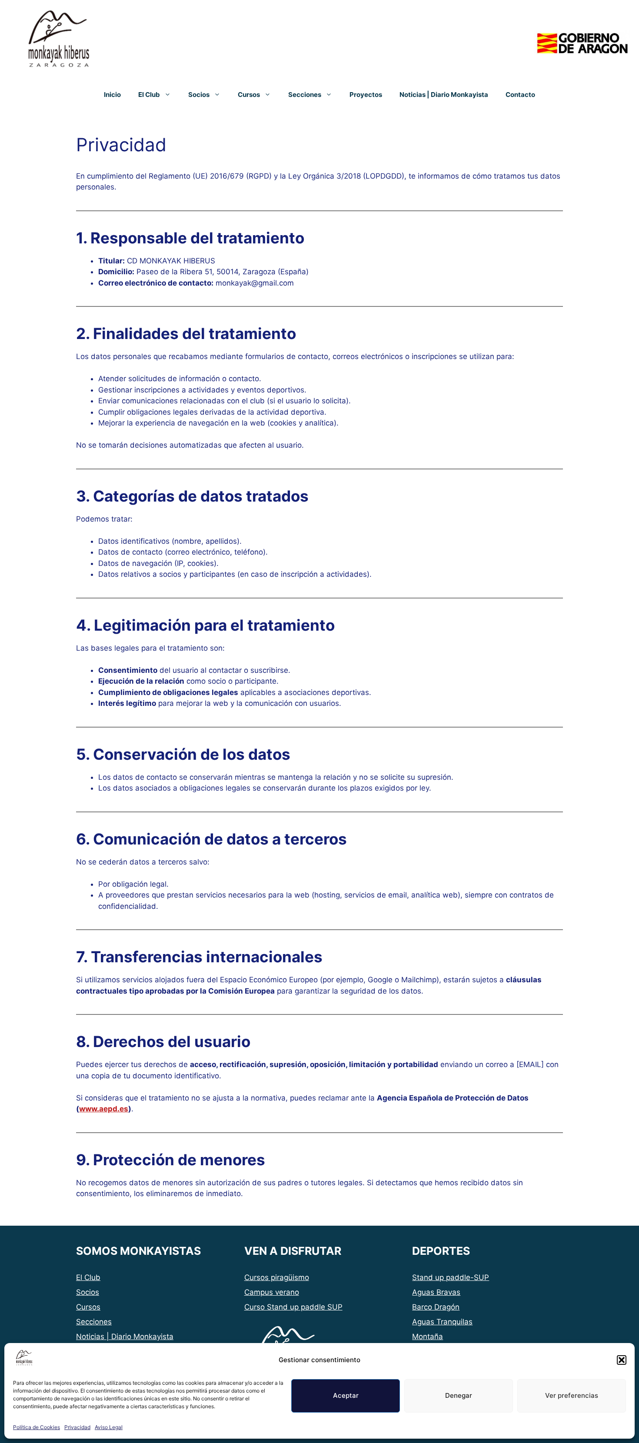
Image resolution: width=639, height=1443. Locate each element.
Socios (199, 94)
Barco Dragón (435, 1307)
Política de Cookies (36, 1427)
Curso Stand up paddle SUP (293, 1307)
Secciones (304, 94)
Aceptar (346, 1395)
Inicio (112, 94)
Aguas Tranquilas (442, 1321)
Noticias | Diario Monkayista (443, 94)
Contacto (520, 94)
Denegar (458, 1395)
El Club (149, 94)
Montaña (427, 1336)
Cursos (249, 94)
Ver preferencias (571, 1395)
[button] (621, 1360)
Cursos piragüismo (276, 1277)
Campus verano (271, 1292)
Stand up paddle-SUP (450, 1277)
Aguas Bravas (436, 1292)
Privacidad (77, 1427)
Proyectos (365, 94)
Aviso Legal (109, 1427)
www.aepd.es (103, 1108)
